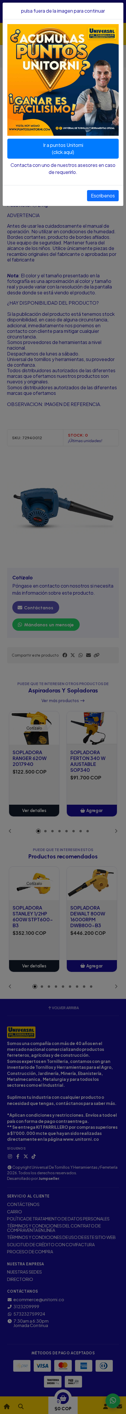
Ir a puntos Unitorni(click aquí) (63, 148)
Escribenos (103, 195)
